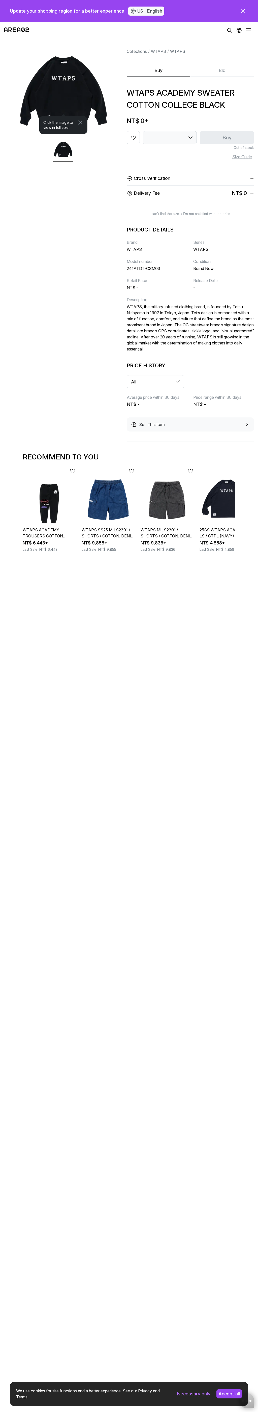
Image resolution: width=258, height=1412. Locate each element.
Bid (222, 70)
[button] (239, 30)
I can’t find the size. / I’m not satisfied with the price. (190, 214)
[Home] (16, 30)
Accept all (229, 1393)
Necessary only (193, 1393)
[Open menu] (248, 30)
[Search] (229, 30)
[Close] (80, 123)
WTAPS (158, 51)
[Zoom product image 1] (63, 86)
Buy (158, 70)
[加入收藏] (133, 137)
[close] (243, 11)
